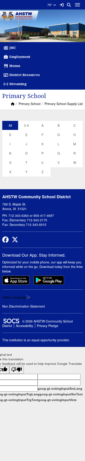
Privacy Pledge (47, 325)
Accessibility (24, 325)
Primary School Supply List (63, 103)
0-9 (26, 125)
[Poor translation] (16, 370)
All (10, 125)
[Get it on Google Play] (49, 280)
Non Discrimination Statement (23, 306)
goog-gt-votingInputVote (57, 400)
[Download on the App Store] (15, 280)
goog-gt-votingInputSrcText (61, 394)
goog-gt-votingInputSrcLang (60, 388)
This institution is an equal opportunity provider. (36, 340)
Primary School (29, 103)
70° (50, 4)
